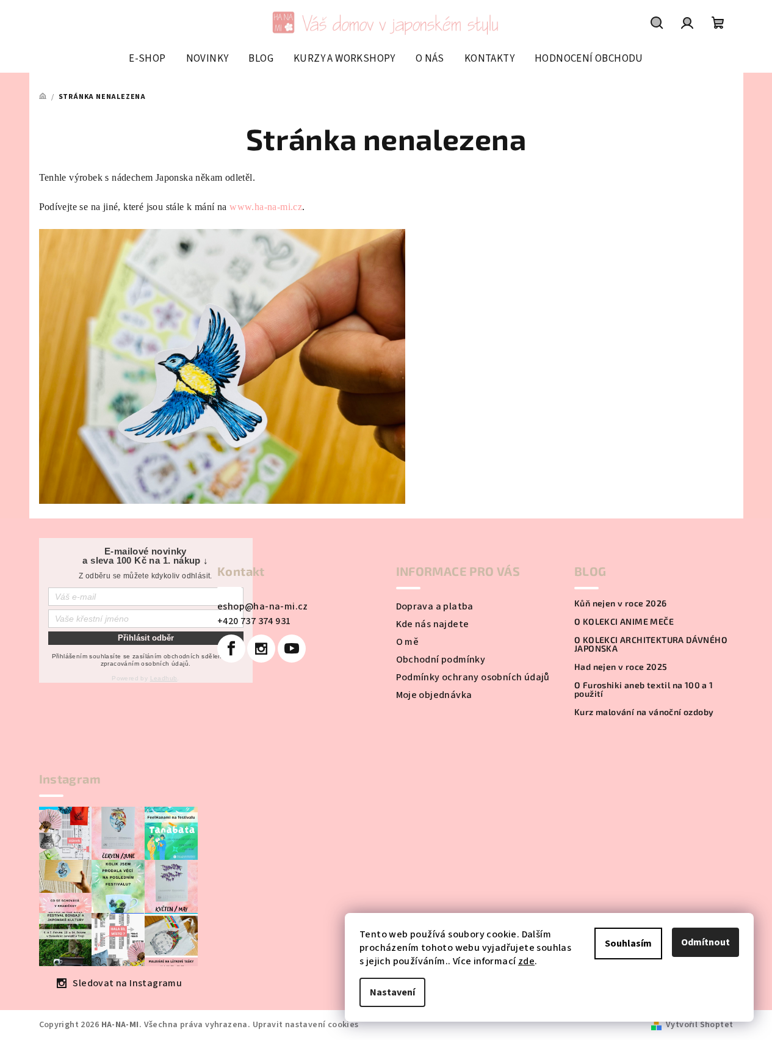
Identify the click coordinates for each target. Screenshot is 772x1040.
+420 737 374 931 (253, 621)
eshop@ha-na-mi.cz (262, 606)
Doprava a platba (435, 606)
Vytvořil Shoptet (699, 1025)
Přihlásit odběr (146, 637)
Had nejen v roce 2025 (620, 667)
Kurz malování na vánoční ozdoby (643, 712)
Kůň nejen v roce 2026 (620, 603)
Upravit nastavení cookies (306, 1025)
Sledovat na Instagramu (127, 983)
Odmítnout (705, 942)
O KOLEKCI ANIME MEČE (624, 621)
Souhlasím (628, 943)
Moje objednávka (434, 695)
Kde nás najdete (432, 624)
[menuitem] (147, 59)
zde (526, 961)
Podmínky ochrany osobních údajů (473, 677)
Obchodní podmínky (441, 659)
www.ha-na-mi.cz (265, 207)
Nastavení (392, 992)
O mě (407, 642)
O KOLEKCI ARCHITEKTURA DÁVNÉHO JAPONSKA (650, 644)
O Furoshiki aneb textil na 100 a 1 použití (643, 689)
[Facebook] (231, 649)
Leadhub (164, 678)
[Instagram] (261, 649)
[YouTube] (292, 649)
